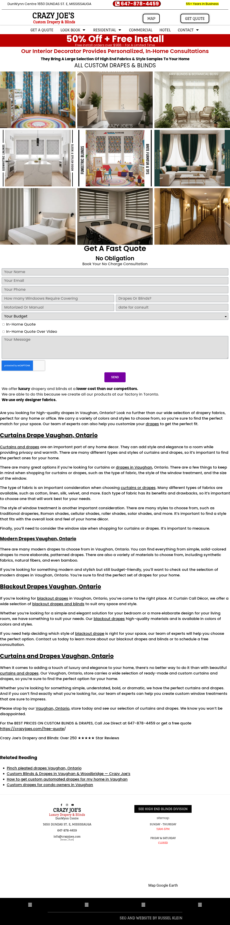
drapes (152, 423)
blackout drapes (52, 598)
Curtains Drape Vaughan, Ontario (49, 435)
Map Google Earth (163, 885)
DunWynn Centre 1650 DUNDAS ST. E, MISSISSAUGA (49, 4)
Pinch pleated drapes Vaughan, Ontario (44, 768)
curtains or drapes (138, 487)
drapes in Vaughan (134, 467)
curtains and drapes (19, 673)
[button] (30, 905)
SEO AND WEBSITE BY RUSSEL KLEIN (151, 918)
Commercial (140, 30)
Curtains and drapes (19, 447)
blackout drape (89, 633)
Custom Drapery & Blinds (54, 22)
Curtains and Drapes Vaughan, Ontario (57, 656)
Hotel (165, 30)
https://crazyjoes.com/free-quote (32, 728)
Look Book (70, 30)
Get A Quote (41, 30)
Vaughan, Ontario (52, 708)
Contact (186, 30)
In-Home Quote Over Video (31, 331)
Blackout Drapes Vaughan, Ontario (50, 587)
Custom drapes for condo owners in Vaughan (50, 784)
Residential (104, 30)
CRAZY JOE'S (53, 15)
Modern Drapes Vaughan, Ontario (38, 539)
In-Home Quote (21, 324)
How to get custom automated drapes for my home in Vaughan (67, 779)
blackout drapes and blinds (58, 604)
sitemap (163, 818)
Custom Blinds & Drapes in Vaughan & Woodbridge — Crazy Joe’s (68, 773)
